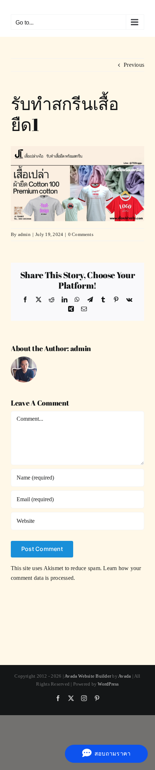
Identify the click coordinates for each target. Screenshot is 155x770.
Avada (124, 676)
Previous (134, 65)
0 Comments (80, 234)
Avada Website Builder (88, 676)
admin (24, 234)
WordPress (108, 684)
